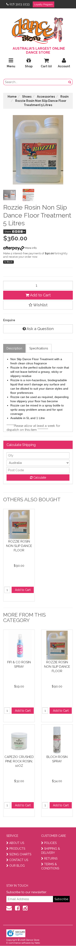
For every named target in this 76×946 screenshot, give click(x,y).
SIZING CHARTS (20, 854)
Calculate (39, 477)
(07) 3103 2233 (20, 4)
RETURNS (50, 858)
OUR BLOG (17, 865)
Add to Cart (40, 295)
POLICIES (50, 843)
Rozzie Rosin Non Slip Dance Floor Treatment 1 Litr (19, 546)
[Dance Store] (38, 29)
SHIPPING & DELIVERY (50, 850)
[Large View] (9, 195)
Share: (8, 231)
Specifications (38, 348)
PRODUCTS (17, 848)
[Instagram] (25, 908)
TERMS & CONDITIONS (50, 866)
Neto (37, 943)
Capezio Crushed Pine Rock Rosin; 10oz (19, 761)
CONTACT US (18, 860)
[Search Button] (70, 82)
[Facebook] (17, 908)
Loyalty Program (43, 4)
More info (30, 247)
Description (14, 348)
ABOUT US (16, 843)
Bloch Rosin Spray (57, 759)
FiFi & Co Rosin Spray (19, 664)
